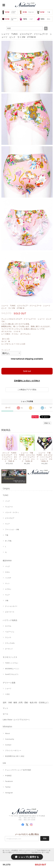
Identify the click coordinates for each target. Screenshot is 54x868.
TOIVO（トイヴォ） (12, 663)
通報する (47, 423)
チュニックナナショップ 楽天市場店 (18, 770)
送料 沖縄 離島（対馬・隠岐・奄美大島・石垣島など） (26, 702)
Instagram (9, 793)
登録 (44, 838)
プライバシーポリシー (13, 750)
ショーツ (8, 688)
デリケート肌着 (9, 683)
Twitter (8, 787)
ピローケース (9, 612)
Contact (8, 745)
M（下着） (9, 541)
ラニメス (8, 637)
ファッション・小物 (12, 529)
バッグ (7, 501)
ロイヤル (8, 626)
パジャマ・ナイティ (12, 512)
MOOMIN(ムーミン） (12, 669)
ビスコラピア (9, 518)
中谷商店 (8, 776)
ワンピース (9, 507)
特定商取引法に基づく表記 (14, 756)
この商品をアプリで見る (26, 389)
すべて (8, 407)
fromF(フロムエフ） (12, 674)
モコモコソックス (10, 657)
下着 (6, 535)
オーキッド (9, 649)
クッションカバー (11, 606)
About (7, 733)
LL (6, 552)
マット (7, 583)
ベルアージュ (9, 632)
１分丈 (7, 694)
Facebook (9, 781)
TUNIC (5, 495)
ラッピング (5, 350)
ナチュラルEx (10, 643)
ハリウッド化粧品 (10, 620)
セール (5, 714)
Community (9, 739)
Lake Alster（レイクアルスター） (16, 719)
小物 (6, 600)
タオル (7, 572)
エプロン (8, 589)
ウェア (7, 524)
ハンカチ (8, 578)
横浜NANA (7, 560)
